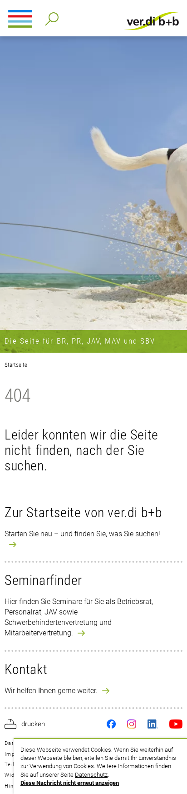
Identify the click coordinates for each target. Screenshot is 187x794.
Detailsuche (50, 16)
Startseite (16, 364)
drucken (33, 724)
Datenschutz (91, 774)
